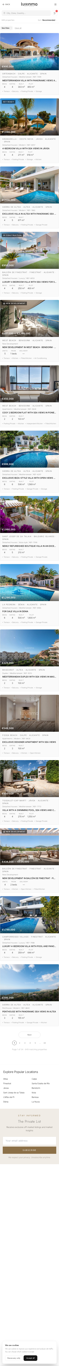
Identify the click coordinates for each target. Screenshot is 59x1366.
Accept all (30, 1358)
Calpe (34, 1079)
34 (44, 1043)
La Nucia (36, 1101)
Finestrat (7, 1083)
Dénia (5, 1101)
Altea (5, 1079)
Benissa (35, 1097)
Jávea (6, 1088)
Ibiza (34, 1092)
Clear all (18, 28)
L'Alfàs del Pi (8, 1097)
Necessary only (13, 1358)
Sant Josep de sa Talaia (13, 1092)
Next (29, 1035)
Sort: (46, 20)
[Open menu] (55, 4)
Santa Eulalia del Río (41, 1083)
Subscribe (29, 1150)
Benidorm (36, 1088)
